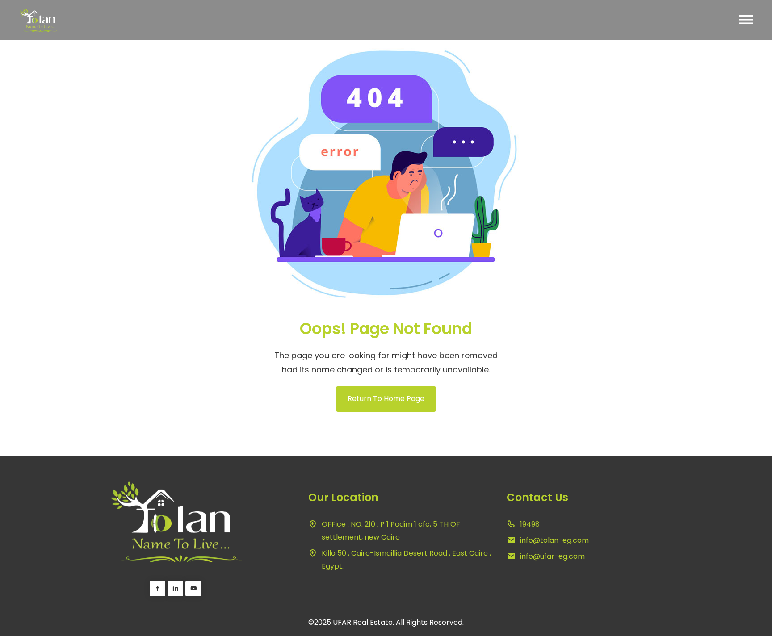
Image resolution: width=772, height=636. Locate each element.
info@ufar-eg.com (552, 556)
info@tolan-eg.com (554, 540)
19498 (530, 524)
